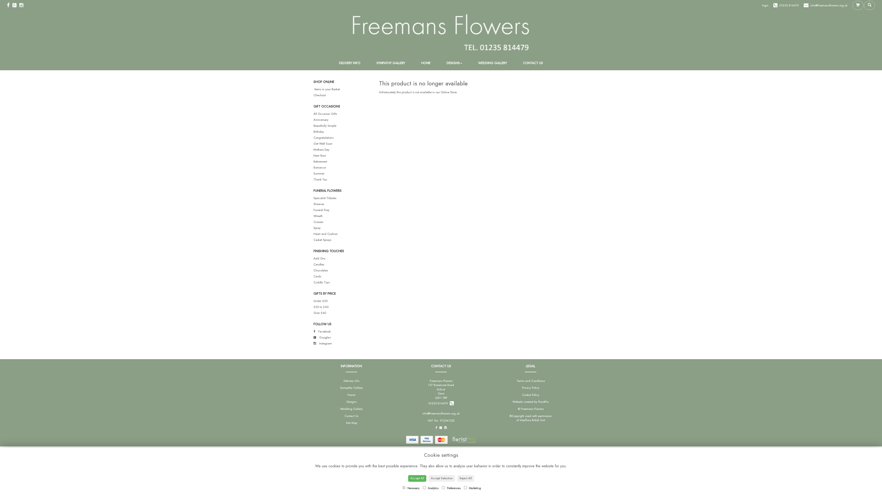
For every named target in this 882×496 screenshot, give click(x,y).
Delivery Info (349, 63)
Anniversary (321, 120)
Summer (319, 173)
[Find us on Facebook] (9, 5)
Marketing (474, 488)
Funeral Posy (321, 210)
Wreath (318, 216)
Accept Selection (442, 478)
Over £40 (320, 313)
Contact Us (533, 63)
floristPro (543, 402)
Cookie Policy (530, 395)
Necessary (413, 488)
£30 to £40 (321, 307)
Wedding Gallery (492, 63)
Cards (317, 276)
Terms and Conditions (531, 381)
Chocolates (321, 270)
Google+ (324, 337)
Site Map (351, 423)
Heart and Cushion (326, 234)
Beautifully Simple (325, 126)
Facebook (324, 331)
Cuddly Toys (322, 282)
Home (425, 63)
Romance (320, 167)
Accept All (417, 478)
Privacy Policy (530, 388)
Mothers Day (321, 149)
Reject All (466, 478)
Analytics (432, 488)
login (765, 5)
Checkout (320, 95)
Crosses (318, 222)
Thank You (320, 179)
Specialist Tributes (325, 198)
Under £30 (321, 301)
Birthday (319, 132)
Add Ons (319, 258)
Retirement (320, 161)
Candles (319, 264)
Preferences (453, 488)
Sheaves (319, 204)
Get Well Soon (323, 143)
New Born (320, 155)
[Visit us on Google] (15, 5)
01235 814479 (439, 403)
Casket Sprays (322, 240)
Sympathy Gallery (390, 63)
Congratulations (324, 137)
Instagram (325, 343)
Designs (453, 63)
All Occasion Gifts (325, 114)
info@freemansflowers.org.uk (441, 413)
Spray (317, 228)
